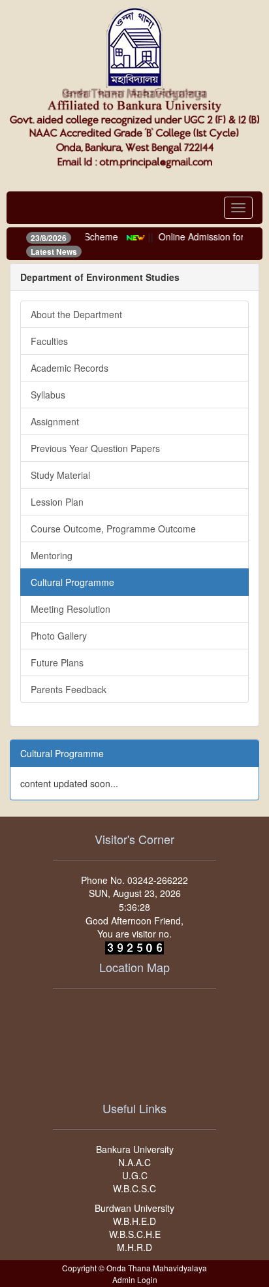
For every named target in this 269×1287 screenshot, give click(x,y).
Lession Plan (57, 501)
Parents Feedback (68, 689)
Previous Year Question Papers (95, 448)
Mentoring (51, 555)
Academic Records (69, 367)
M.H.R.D (134, 1247)
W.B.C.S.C (134, 1188)
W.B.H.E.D (134, 1221)
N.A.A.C (134, 1162)
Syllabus (48, 394)
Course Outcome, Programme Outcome (113, 528)
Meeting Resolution (70, 608)
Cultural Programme (72, 582)
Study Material (60, 474)
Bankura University (135, 1149)
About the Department (76, 314)
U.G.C (135, 1175)
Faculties (49, 341)
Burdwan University (134, 1207)
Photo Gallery (59, 635)
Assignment (55, 421)
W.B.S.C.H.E (135, 1234)
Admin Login (134, 1279)
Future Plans (57, 662)
